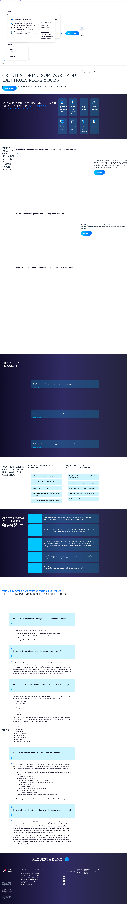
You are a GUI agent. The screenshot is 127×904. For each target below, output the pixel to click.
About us (37, 873)
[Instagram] (64, 885)
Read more (63, 452)
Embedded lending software (27, 873)
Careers (37, 875)
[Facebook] (64, 879)
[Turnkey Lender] (11, 871)
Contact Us (37, 877)
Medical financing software (27, 887)
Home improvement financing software (28, 882)
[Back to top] (97, 870)
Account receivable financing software (27, 885)
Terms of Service (79, 871)
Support (37, 879)
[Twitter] (64, 883)
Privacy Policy (82, 870)
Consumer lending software (27, 879)
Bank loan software (25, 875)
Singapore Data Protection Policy (87, 871)
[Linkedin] (64, 881)
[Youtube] (64, 876)
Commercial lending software (27, 877)
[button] (42, 619)
